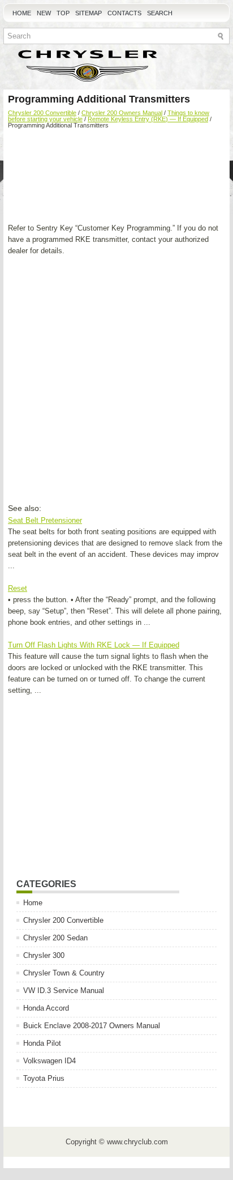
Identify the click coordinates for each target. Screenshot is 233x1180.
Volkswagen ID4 (49, 1061)
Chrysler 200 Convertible (42, 112)
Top (63, 13)
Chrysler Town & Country (64, 973)
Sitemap (88, 13)
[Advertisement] (116, 177)
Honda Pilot (42, 1043)
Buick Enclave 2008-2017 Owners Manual (91, 1025)
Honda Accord (46, 1008)
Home (21, 13)
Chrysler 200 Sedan (55, 938)
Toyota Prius (43, 1078)
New (44, 13)
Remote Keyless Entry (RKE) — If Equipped (148, 119)
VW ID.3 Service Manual (63, 990)
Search (159, 13)
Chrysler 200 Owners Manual (121, 112)
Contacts (124, 13)
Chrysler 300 (43, 955)
